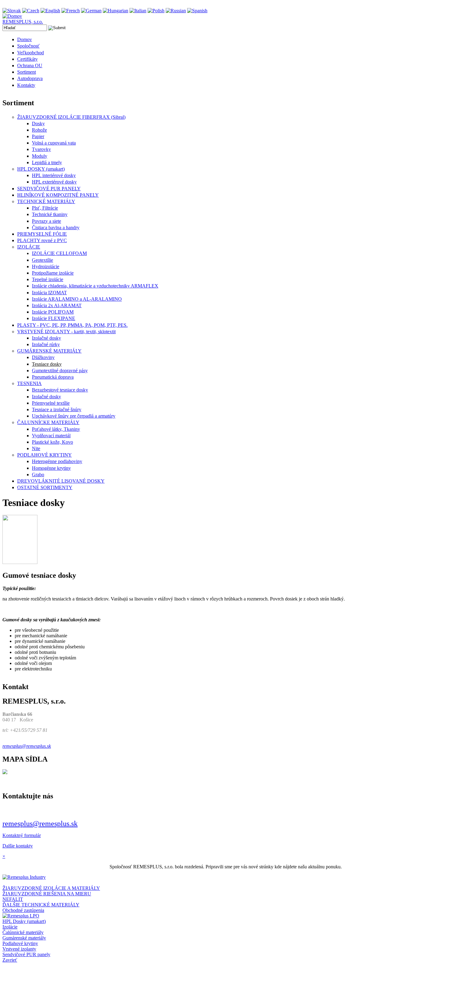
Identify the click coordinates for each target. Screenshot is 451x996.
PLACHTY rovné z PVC (42, 240)
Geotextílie (42, 260)
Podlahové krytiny (20, 943)
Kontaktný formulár (21, 835)
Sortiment (26, 72)
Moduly (39, 156)
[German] (91, 11)
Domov (24, 39)
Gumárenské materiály (24, 937)
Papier (38, 136)
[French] (70, 11)
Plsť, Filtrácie (45, 207)
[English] (50, 11)
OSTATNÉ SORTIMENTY (44, 487)
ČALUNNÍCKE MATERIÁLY (48, 422)
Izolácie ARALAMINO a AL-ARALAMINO (77, 299)
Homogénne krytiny (51, 468)
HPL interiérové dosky (54, 175)
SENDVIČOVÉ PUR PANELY (49, 188)
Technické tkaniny (49, 214)
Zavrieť (9, 960)
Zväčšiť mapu (15, 783)
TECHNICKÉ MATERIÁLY (46, 201)
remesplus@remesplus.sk (40, 824)
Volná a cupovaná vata (54, 142)
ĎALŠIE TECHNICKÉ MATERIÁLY (40, 904)
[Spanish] (197, 11)
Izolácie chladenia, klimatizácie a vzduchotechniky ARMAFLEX (95, 285)
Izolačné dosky (46, 338)
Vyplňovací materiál (51, 435)
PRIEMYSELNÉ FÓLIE (42, 234)
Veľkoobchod (30, 52)
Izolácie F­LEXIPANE (53, 318)
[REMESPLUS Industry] (24, 877)
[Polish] (156, 11)
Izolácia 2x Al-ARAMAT (57, 305)
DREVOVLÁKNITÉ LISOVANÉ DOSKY (61, 481)
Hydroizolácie (45, 266)
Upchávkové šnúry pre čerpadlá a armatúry (73, 416)
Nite (36, 448)
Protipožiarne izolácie (53, 273)
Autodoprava (30, 78)
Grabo (38, 474)
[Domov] (12, 16)
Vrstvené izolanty (19, 949)
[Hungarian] (115, 11)
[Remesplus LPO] (20, 915)
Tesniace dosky (47, 364)
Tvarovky (41, 149)
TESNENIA (29, 383)
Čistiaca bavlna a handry (55, 227)
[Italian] (137, 11)
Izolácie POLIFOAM (53, 312)
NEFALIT (12, 899)
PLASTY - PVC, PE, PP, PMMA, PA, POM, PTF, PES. (72, 325)
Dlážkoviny (43, 357)
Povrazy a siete (46, 221)
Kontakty (26, 85)
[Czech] (30, 11)
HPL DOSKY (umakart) (41, 169)
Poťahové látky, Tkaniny (56, 429)
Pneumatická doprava (53, 377)
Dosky (38, 123)
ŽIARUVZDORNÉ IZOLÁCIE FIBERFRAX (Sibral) (71, 117)
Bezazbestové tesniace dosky (60, 389)
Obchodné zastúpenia (23, 910)
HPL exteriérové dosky (54, 181)
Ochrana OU (29, 65)
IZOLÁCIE (28, 246)
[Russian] (176, 11)
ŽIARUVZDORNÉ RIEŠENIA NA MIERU (46, 893)
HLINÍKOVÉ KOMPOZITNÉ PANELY (58, 195)
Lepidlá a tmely (47, 162)
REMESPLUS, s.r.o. (22, 21)
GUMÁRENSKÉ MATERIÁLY (49, 350)
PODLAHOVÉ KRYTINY (44, 454)
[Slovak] (11, 11)
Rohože (39, 130)
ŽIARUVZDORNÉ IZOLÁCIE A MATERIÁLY (51, 888)
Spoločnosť (28, 45)
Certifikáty (27, 59)
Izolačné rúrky (46, 344)
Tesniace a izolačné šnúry (56, 409)
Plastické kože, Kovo (52, 442)
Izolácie (9, 926)
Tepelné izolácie (47, 279)
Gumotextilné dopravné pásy (60, 370)
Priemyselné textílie (51, 403)
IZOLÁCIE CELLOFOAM (59, 253)
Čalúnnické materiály (23, 932)
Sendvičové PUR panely (26, 954)
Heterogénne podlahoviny (57, 461)
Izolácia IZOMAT (49, 292)
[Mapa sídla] (4, 772)
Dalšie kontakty (17, 845)
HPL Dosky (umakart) (24, 921)
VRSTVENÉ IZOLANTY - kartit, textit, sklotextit (66, 331)
